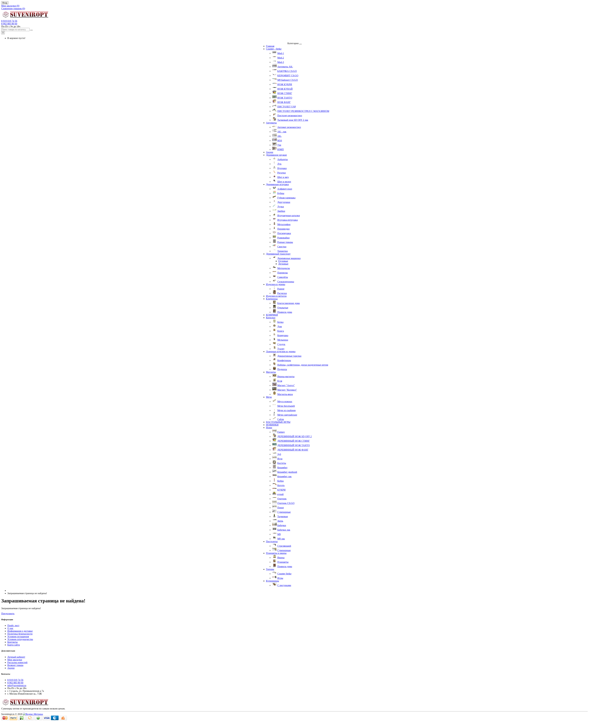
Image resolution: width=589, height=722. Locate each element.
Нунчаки (282, 168)
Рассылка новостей (17, 662)
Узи (279, 145)
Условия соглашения (18, 636)
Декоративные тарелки (289, 356)
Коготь (281, 485)
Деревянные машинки (289, 258)
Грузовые (283, 261)
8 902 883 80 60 (9, 23)
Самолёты (282, 277)
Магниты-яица (285, 394)
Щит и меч (283, 177)
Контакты (12, 642)
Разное (280, 288)
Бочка (280, 322)
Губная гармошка (286, 197)
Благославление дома (288, 303)
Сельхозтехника (285, 281)
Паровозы (282, 272)
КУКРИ (281, 489)
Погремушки (284, 233)
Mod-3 (280, 62)
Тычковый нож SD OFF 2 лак (292, 120)
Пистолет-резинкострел (289, 115)
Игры (280, 578)
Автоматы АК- (285, 66)
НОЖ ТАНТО (284, 97)
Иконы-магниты (285, 376)
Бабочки (281, 525)
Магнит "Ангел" (286, 385)
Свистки (281, 246)
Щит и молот (284, 181)
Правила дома (284, 312)
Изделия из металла (276, 296)
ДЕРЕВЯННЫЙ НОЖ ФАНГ (292, 449)
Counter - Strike (273, 49)
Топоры (270, 569)
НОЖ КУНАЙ (285, 89)
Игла (279, 458)
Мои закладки (14, 659)
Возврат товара (15, 665)
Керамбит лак (284, 476)
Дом (279, 326)
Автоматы (271, 122)
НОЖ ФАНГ (284, 102)
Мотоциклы (283, 268)
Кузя (279, 381)
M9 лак (281, 538)
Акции (269, 152)
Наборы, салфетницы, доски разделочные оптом (302, 365)
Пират (280, 507)
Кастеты (281, 463)
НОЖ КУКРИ (284, 84)
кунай (280, 494)
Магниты (271, 372)
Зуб (279, 454)
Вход (4, 3)
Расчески (282, 293)
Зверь (280, 521)
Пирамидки (283, 229)
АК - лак (281, 131)
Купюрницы (272, 581)
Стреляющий (284, 546)
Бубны (280, 193)
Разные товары (285, 242)
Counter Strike (284, 573)
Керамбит (282, 467)
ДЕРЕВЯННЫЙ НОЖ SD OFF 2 (294, 436)
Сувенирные (284, 512)
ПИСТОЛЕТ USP (286, 106)
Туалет (280, 348)
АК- (279, 136)
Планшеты (283, 562)
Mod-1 (280, 53)
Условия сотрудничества (20, 639)
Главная (270, 46)
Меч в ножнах (284, 401)
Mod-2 (280, 57)
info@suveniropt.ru (16, 685)
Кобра (280, 481)
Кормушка (282, 335)
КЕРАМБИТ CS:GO (287, 75)
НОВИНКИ (272, 424)
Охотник (282, 498)
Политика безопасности (20, 633)
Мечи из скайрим (286, 410)
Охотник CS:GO (285, 503)
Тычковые (282, 516)
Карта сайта (13, 644)
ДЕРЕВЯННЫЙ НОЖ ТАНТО (293, 445)
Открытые (282, 307)
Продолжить (7, 613)
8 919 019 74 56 (9, 21)
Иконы (281, 557)
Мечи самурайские (287, 415)
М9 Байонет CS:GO (287, 80)
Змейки (281, 211)
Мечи (269, 397)
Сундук (281, 344)
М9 (279, 534)
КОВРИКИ (272, 315)
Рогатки (281, 172)
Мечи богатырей (286, 406)
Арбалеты (282, 159)
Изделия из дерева (275, 284)
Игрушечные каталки (288, 215)
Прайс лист (13, 625)
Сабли (280, 419)
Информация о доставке (20, 631)
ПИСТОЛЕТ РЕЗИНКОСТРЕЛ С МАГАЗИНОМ (303, 111)
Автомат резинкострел (289, 127)
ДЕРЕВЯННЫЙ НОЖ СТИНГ (293, 441)
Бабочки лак (283, 530)
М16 (279, 140)
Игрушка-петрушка (287, 220)
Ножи (269, 427)
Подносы (282, 369)
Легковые (283, 263)
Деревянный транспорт (278, 254)
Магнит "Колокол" (287, 390)
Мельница (282, 340)
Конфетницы (284, 360)
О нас (10, 628)
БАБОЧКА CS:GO (287, 71)
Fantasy (281, 432)
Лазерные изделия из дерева (280, 351)
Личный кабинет (16, 657)
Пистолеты (272, 541)
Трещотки (282, 251)
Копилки (270, 317)
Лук (279, 164)
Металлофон (284, 224)
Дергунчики (283, 202)
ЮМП (280, 149)
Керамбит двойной (287, 472)
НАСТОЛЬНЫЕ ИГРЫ (278, 422)
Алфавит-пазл (284, 189)
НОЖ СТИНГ (284, 93)
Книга (280, 331)
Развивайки (283, 237)
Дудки (280, 206)
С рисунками (284, 585)
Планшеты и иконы (276, 553)
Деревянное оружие (276, 155)
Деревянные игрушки (277, 184)
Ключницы (272, 298)
